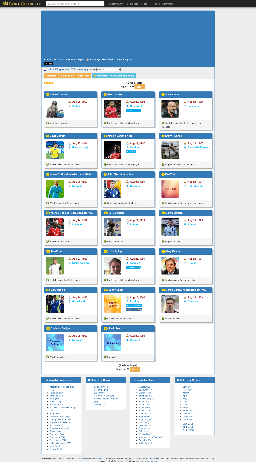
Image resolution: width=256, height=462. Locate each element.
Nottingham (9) (146, 443)
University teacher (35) (60, 443)
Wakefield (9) (145, 440)
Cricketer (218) (57, 395)
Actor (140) (55, 398)
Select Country (116, 3)
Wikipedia (81, 458)
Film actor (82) (56, 404)
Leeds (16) (144, 404)
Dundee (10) (144, 428)
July (185, 404)
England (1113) (101, 386)
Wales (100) (99, 392)
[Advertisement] (128, 34)
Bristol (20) (144, 401)
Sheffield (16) (145, 407)
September (188, 410)
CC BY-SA (99, 458)
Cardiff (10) (144, 422)
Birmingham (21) (146, 395)
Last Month (188, 423)
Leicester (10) (145, 425)
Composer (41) (57, 434)
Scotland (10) (145, 434)
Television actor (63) (59, 416)
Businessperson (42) (59, 428)
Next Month (188, 429)
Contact (154, 461)
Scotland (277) (101, 389)
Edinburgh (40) (146, 389)
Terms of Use (145, 461)
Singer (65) (55, 413)
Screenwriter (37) (58, 440)
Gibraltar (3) (99, 404)
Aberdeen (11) (145, 416)
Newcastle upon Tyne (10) (151, 437)
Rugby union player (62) (61, 422)
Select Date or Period (137, 3)
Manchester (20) (146, 398)
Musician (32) (56, 446)
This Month (188, 426)
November (188, 416)
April (185, 395)
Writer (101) (55, 401)
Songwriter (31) (57, 448)
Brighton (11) (145, 419)
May (185, 398)
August (186, 407)
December (188, 419)
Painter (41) (55, 431)
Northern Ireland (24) (104, 395)
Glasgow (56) (145, 386)
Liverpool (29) (145, 392)
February (187, 389)
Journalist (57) (56, 425)
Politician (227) (57, 392)
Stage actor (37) (57, 437)
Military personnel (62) (60, 419)
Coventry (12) (145, 413)
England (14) (145, 410)
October (187, 413)
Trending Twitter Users (162, 3)
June (185, 401)
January (187, 386)
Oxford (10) (144, 431)
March (186, 392)
